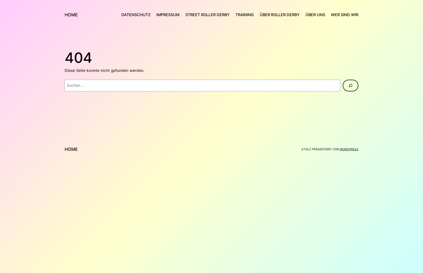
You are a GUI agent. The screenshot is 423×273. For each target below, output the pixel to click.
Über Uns (315, 14)
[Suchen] (350, 85)
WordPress (349, 149)
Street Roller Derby (207, 14)
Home (71, 14)
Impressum (167, 14)
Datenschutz (136, 14)
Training (244, 14)
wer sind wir (344, 14)
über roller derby (280, 14)
